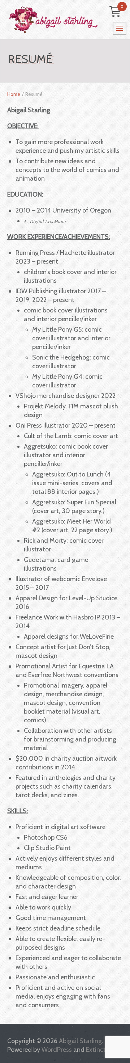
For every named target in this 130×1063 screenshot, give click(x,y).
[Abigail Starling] (65, 20)
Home (13, 94)
